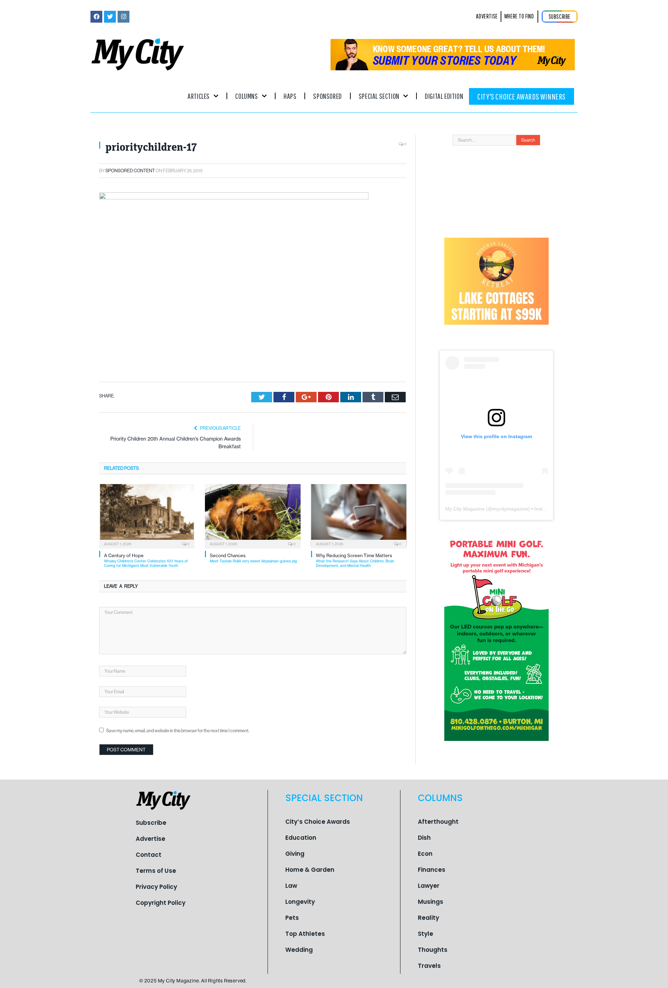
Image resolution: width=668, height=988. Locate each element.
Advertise (150, 839)
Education (300, 837)
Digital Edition (444, 96)
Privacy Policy (156, 887)
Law (291, 886)
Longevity (300, 902)
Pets (292, 918)
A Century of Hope (146, 560)
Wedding (299, 950)
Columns (246, 96)
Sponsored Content (130, 170)
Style (425, 934)
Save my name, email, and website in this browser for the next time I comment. (177, 730)
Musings (430, 902)
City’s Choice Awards (317, 821)
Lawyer (428, 886)
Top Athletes (305, 934)
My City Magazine (465, 509)
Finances (431, 870)
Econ (425, 853)
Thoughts (432, 950)
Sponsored (327, 96)
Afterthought (438, 821)
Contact (148, 855)
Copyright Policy (160, 903)
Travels (429, 966)
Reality (428, 918)
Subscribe (151, 823)
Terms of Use (156, 871)
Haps (290, 96)
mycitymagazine (510, 509)
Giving (294, 853)
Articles (199, 96)
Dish (424, 837)
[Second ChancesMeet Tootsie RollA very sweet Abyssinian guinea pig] (252, 515)
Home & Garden (309, 870)
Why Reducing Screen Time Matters (355, 560)
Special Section (379, 96)
